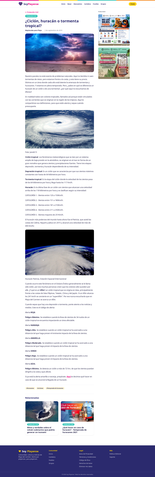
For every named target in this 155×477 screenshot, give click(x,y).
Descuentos (78, 4)
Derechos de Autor (85, 463)
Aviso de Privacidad (86, 454)
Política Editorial (115, 454)
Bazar (69, 4)
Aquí (69, 376)
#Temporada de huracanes (55, 388)
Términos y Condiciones (87, 457)
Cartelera (87, 4)
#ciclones (40, 388)
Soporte (112, 457)
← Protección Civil (31, 12)
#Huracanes (30, 388)
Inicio (63, 4)
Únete (132, 4)
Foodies (96, 4)
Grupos (103, 4)
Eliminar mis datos (85, 466)
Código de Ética (84, 460)
